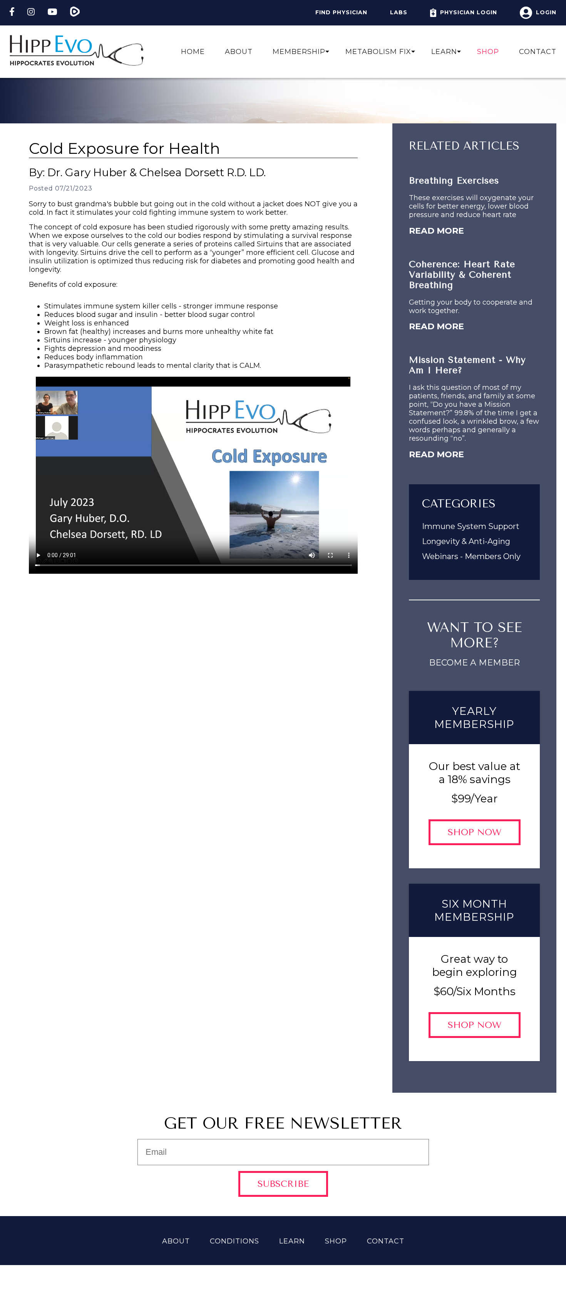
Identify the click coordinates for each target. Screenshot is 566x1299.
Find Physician (341, 12)
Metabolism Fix (378, 51)
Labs (398, 12)
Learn (292, 1241)
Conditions (234, 1241)
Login (546, 12)
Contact (537, 51)
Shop (488, 51)
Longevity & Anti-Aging (466, 541)
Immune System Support (470, 526)
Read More (436, 231)
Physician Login (468, 12)
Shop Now (474, 832)
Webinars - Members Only (471, 556)
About (239, 51)
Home (193, 51)
